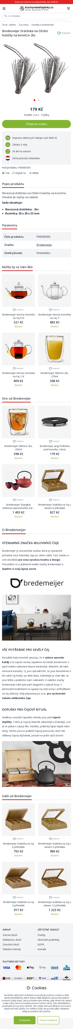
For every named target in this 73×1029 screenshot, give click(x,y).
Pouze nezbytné (48, 1020)
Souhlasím (24, 1020)
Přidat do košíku (36, 124)
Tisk (7, 173)
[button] (34, 99)
